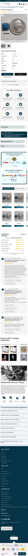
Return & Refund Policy (6, 498)
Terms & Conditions (5, 500)
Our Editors (3, 456)
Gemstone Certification (6, 504)
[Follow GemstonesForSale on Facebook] (1, 519)
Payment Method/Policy (6, 496)
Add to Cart (7, 207)
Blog (2, 468)
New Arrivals (4, 478)
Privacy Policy (4, 502)
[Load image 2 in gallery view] (8, 45)
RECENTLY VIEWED (20, 188)
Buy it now (20, 74)
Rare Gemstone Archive (6, 460)
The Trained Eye (4, 483)
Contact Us (3, 458)
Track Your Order (4, 492)
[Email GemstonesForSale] (5, 519)
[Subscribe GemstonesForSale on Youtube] (9, 519)
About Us (3, 452)
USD (26, 4)
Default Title (15, 63)
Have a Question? (13, 84)
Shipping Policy (4, 494)
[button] (17, 4)
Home (2, 7)
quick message (7, 136)
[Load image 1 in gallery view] (3, 45)
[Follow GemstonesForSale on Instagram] (3, 519)
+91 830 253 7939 (6, 515)
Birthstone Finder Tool (6, 473)
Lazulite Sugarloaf (7, 203)
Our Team (3, 454)
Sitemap (3, 485)
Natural (13, 65)
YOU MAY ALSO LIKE (8, 188)
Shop (5, 7)
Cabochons (23, 344)
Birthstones (3, 476)
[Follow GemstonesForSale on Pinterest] (6, 519)
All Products (6, 344)
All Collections (4, 471)
